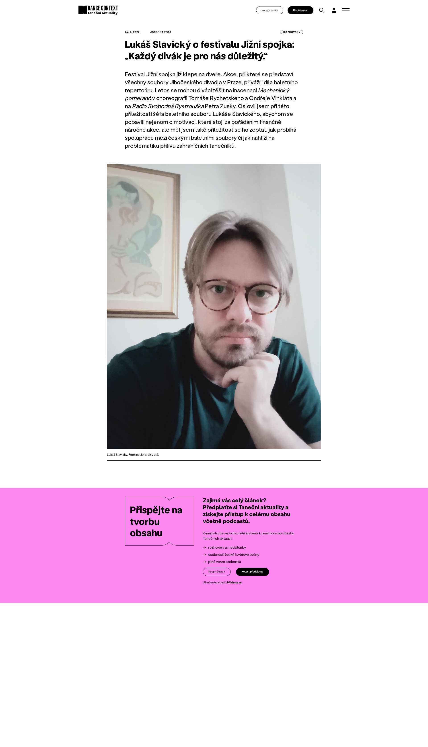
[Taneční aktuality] (98, 10)
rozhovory (292, 32)
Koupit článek (216, 571)
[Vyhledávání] (322, 10)
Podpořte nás (270, 10)
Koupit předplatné (252, 571)
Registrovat (300, 10)
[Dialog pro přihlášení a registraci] (334, 10)
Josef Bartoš (160, 32)
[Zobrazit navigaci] (346, 10)
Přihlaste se (234, 582)
